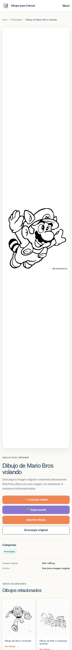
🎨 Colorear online (36, 499)
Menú (66, 5)
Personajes (16, 19)
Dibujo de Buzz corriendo (18, 640)
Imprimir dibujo (36, 519)
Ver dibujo (12, 646)
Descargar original (36, 530)
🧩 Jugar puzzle (36, 509)
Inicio (5, 19)
